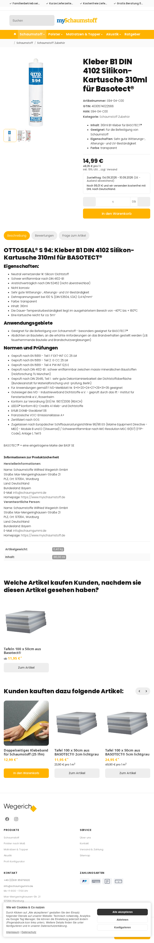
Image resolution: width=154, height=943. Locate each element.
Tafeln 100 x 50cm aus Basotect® (22, 650)
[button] (10, 135)
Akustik (112, 34)
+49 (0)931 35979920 (17, 880)
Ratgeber (132, 34)
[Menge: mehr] (143, 201)
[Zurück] (139, 691)
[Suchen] (49, 20)
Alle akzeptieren (122, 912)
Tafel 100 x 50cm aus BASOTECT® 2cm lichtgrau (76, 752)
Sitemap (85, 855)
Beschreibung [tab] (16, 236)
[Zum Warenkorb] (141, 20)
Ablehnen (122, 919)
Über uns (85, 837)
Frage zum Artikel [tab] (74, 236)
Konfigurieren (122, 927)
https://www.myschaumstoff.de (43, 497)
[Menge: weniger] (89, 201)
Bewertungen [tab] (44, 236)
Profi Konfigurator (14, 861)
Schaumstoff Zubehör (115, 117)
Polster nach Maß (14, 843)
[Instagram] (16, 819)
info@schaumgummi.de (29, 493)
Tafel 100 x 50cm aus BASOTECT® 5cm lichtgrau (127, 752)
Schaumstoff (31, 34)
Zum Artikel (26, 668)
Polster (54, 34)
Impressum (12, 932)
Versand (112, 169)
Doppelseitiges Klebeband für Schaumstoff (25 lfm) (26, 752)
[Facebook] (7, 819)
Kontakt (84, 843)
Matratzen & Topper (83, 34)
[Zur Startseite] (77, 20)
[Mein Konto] (132, 20)
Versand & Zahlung (91, 849)
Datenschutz (28, 932)
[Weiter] (146, 691)
